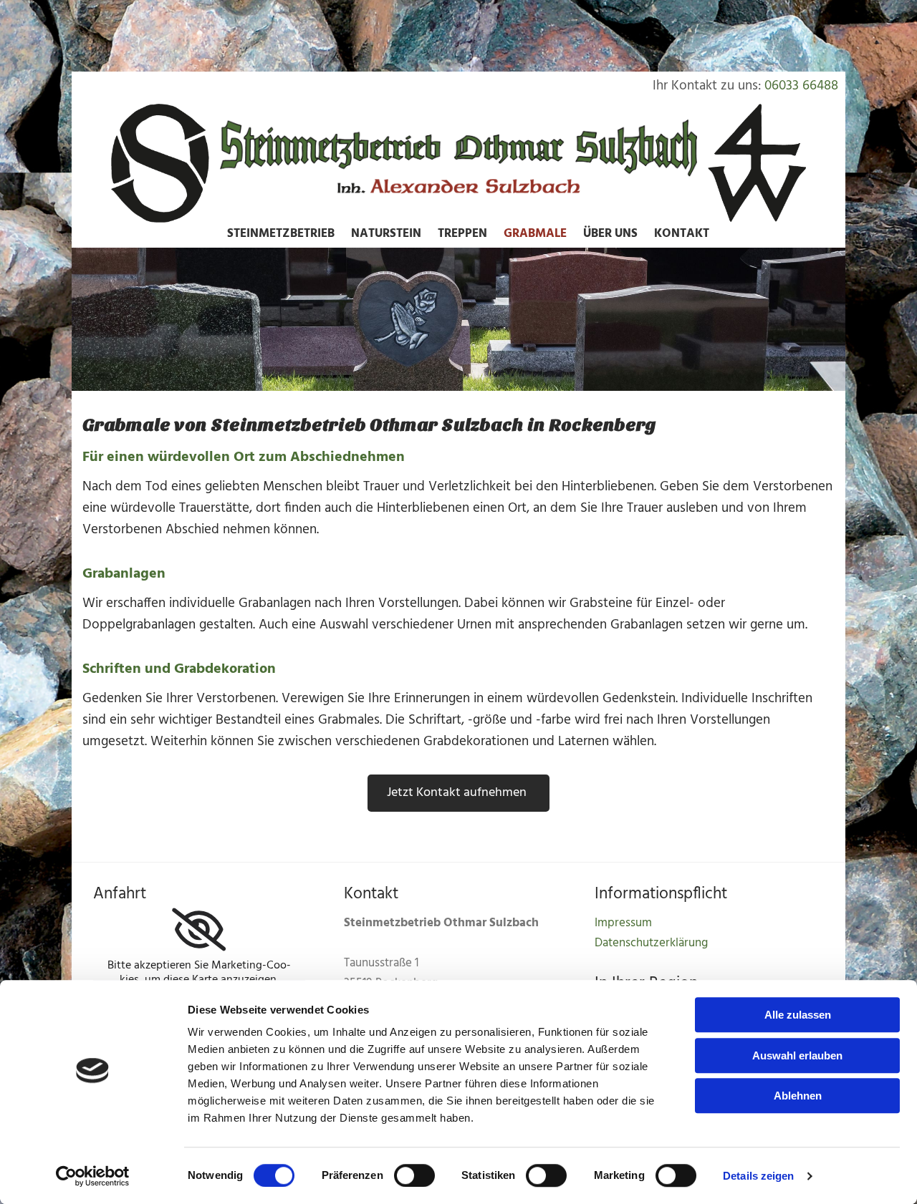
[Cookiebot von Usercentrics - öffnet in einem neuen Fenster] (92, 1176)
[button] (458, 793)
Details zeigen (758, 1176)
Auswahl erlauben (797, 1055)
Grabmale (535, 233)
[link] (199, 929)
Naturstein (386, 233)
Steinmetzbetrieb (281, 233)
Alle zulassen (797, 1015)
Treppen (462, 233)
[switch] (414, 1175)
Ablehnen (798, 1095)
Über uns (610, 233)
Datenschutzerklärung (651, 943)
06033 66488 (801, 86)
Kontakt (681, 233)
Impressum (623, 923)
